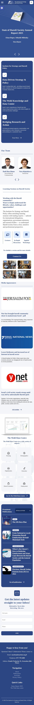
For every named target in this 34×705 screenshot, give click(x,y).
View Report (17, 42)
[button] (2, 8)
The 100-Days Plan (19, 522)
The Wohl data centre (17, 688)
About (17, 671)
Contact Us (17, 256)
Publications (17, 673)
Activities (17, 675)
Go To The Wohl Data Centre (15, 496)
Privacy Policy (17, 677)
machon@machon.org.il (19, 655)
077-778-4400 (20, 658)
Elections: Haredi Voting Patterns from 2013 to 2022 (21, 571)
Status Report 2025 (17, 686)
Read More (15, 138)
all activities (15, 409)
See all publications (15, 582)
